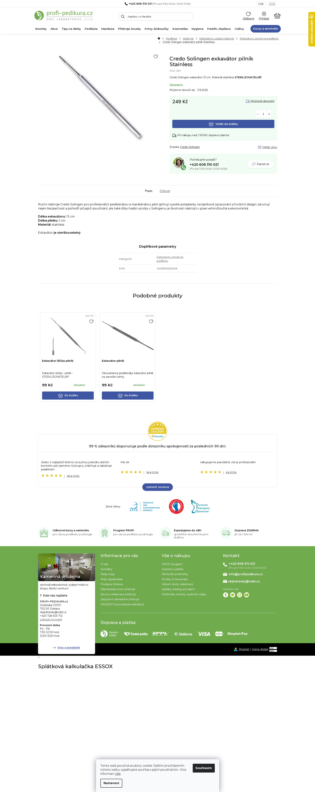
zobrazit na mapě (51, 619)
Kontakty (106, 569)
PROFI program (172, 564)
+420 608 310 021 (140, 3)
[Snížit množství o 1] (257, 114)
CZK (261, 4)
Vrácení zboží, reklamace (177, 584)
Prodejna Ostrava (112, 584)
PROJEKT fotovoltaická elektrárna (122, 604)
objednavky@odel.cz (244, 581)
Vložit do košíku (227, 124)
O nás (104, 564)
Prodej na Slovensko (175, 579)
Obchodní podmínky (175, 574)
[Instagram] (239, 594)
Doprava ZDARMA (247, 530)
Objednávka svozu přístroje (118, 589)
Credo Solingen (190, 147)
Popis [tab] (148, 191)
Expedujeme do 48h (187, 530)
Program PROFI (123, 530)
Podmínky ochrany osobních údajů (184, 594)
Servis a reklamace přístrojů (118, 594)
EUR (272, 4)
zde (118, 773)
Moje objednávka (111, 579)
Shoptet (244, 649)
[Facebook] (225, 594)
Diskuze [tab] (165, 191)
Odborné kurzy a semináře (71, 530)
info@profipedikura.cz (246, 574)
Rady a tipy (108, 574)
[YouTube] (246, 594)
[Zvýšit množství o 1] (269, 114)
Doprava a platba (172, 569)
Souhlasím (203, 768)
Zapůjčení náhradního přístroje (120, 599)
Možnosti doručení (262, 101)
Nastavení (111, 783)
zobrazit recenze (157, 487)
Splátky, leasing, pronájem (178, 589)
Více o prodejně (68, 647)
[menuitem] (41, 29)
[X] (232, 594)
